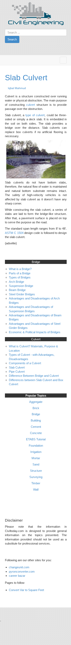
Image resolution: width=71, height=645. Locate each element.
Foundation (36, 445)
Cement (36, 426)
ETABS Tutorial (36, 439)
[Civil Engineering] (36, 13)
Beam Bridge (17, 290)
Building (36, 420)
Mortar (36, 458)
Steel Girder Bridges (22, 294)
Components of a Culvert (25, 363)
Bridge (36, 414)
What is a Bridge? (20, 269)
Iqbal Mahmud (17, 88)
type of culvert (35, 115)
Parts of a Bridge (19, 273)
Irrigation (35, 451)
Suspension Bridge (21, 285)
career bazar (17, 575)
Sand (36, 464)
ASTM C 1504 (14, 232)
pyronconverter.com (22, 571)
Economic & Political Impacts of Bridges (34, 332)
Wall (35, 489)
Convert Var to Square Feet (26, 590)
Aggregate (35, 401)
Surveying (35, 477)
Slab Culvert (26, 77)
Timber (35, 483)
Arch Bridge (16, 281)
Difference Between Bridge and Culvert (34, 375)
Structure (36, 470)
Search (12, 39)
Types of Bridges (20, 277)
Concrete (36, 433)
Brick (36, 408)
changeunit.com (19, 567)
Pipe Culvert (17, 371)
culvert (31, 104)
